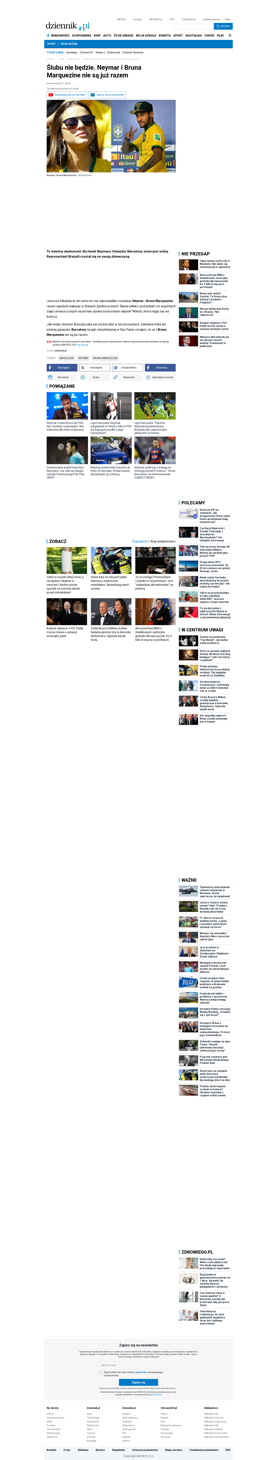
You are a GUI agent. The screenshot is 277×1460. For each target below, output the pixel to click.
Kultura (126, 1440)
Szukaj (225, 26)
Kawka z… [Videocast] (108, 52)
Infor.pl (50, 1414)
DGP (172, 19)
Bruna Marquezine (105, 358)
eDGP (49, 1421)
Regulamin (118, 1450)
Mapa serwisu (173, 1450)
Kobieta (126, 1414)
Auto (89, 1414)
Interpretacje (53, 1433)
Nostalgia (71, 52)
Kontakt (51, 1450)
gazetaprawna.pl (211, 19)
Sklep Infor (52, 1437)
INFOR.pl (121, 19)
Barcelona (66, 358)
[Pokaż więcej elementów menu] (230, 35)
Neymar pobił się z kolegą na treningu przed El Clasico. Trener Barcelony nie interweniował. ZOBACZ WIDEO (155, 472)
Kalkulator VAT (211, 1425)
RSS (228, 1450)
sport (61, 59)
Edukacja (127, 1421)
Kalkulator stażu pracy (215, 1421)
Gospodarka (93, 1421)
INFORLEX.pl (156, 19)
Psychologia (167, 1433)
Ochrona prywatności (145, 1450)
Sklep (227, 19)
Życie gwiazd (129, 1429)
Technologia (93, 1417)
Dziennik (50, 59)
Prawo (164, 1414)
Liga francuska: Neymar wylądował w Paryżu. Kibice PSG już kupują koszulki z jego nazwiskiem (111, 428)
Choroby (165, 1429)
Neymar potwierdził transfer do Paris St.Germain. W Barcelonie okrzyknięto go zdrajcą (110, 471)
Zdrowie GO (86, 52)
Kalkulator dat (211, 1414)
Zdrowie (91, 1433)
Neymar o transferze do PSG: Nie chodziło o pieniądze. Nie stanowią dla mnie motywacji (65, 426)
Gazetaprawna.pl (55, 1417)
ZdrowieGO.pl (189, 19)
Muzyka (126, 1437)
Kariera (100, 1450)
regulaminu (141, 1372)
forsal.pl (138, 19)
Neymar (83, 358)
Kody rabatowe (130, 1417)
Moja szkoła (128, 1425)
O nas (66, 1450)
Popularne (139, 541)
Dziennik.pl (93, 1408)
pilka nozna (74, 59)
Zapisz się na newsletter (110, 94)
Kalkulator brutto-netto (215, 1433)
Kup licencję (82, 344)
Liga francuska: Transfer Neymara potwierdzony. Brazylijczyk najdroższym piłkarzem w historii (150, 428)
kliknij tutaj (157, 1395)
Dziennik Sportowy (133, 52)
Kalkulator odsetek (213, 1429)
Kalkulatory (211, 1408)
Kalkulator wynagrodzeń (216, 1437)
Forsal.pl (51, 1425)
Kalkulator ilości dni (213, 1417)
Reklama (83, 1450)
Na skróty (53, 1408)
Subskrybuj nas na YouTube (70, 94)
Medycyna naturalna (171, 1425)
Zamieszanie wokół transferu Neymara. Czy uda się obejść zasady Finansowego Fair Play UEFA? (65, 472)
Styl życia (165, 1437)
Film (124, 1433)
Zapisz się (138, 1382)
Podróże (91, 1437)
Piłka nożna (69, 43)
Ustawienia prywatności (204, 1450)
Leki (163, 1421)
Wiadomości (93, 1425)
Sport (51, 43)
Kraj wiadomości (163, 541)
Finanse (164, 1417)
